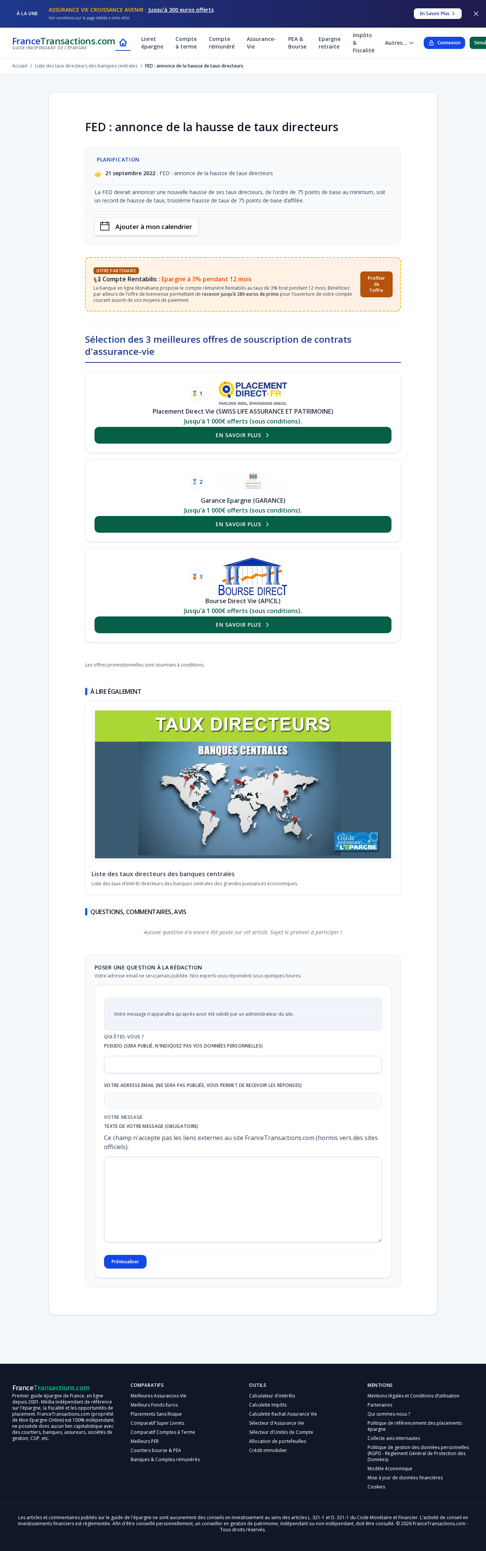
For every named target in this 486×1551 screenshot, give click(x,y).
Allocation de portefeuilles (277, 1441)
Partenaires (380, 1405)
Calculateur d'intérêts (272, 1396)
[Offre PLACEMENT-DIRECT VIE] (253, 393)
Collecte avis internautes (394, 1438)
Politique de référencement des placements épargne (415, 1426)
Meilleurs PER (145, 1441)
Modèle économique (390, 1468)
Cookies (376, 1487)
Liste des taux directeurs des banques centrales (163, 874)
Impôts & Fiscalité (363, 42)
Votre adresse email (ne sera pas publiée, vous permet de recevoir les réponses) (203, 1085)
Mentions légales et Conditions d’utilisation (413, 1396)
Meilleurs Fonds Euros (154, 1405)
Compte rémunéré (222, 42)
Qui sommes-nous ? (389, 1414)
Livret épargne (152, 42)
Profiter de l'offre (376, 284)
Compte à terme (186, 42)
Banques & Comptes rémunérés (165, 1459)
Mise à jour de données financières (405, 1477)
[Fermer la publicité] (476, 13)
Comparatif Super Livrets (157, 1423)
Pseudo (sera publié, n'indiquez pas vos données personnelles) (183, 1046)
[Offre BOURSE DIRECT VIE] (253, 576)
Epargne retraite (330, 42)
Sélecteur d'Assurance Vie (276, 1423)
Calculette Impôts (268, 1405)
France (63, 42)
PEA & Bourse (297, 42)
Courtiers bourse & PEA (156, 1450)
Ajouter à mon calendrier (153, 226)
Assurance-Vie (261, 42)
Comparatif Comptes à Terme (163, 1432)
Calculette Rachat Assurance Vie (283, 1414)
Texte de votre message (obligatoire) (151, 1126)
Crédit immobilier (268, 1450)
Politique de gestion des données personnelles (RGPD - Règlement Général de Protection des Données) (418, 1453)
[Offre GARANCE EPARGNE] (253, 482)
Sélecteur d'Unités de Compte (281, 1432)
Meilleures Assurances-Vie (158, 1396)
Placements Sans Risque (156, 1414)
